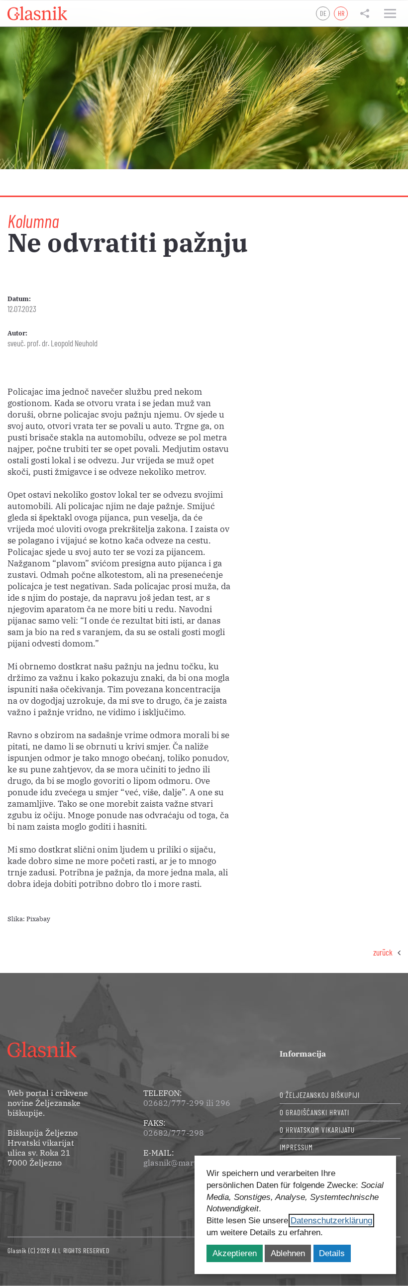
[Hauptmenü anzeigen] (390, 13)
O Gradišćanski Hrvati (314, 1112)
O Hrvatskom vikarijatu (317, 1129)
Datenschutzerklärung (331, 1220)
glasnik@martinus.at (182, 1163)
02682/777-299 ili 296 (186, 1103)
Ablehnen (288, 1253)
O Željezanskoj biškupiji (320, 1094)
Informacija (303, 1054)
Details (332, 1253)
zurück (383, 952)
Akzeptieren (234, 1253)
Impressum (296, 1147)
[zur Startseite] (37, 13)
